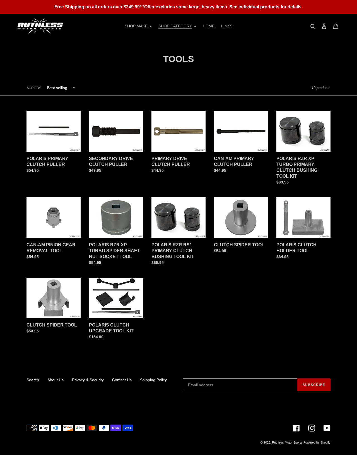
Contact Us (122, 380)
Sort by (33, 88)
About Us (55, 380)
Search (32, 380)
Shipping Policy (153, 380)
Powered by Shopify (317, 442)
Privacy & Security (88, 380)
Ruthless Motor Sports (287, 442)
